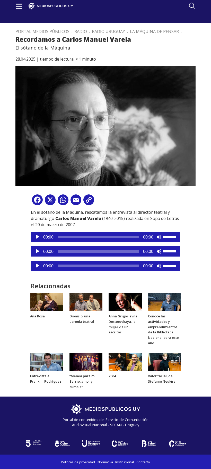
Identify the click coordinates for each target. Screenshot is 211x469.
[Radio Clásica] (120, 443)
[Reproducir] (37, 237)
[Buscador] (192, 6)
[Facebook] (37, 201)
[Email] (75, 201)
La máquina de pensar (154, 31)
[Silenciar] (159, 237)
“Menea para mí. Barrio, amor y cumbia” (82, 381)
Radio (80, 31)
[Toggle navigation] (19, 6)
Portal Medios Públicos (42, 31)
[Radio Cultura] (177, 443)
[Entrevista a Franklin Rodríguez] (46, 361)
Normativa (105, 462)
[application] (105, 237)
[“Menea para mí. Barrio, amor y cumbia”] (86, 361)
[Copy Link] (88, 201)
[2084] (125, 361)
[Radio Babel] (149, 443)
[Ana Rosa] (46, 301)
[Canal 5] (33, 443)
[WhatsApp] (63, 201)
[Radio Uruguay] (91, 443)
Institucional (124, 462)
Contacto (143, 462)
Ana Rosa (37, 316)
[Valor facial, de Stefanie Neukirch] (164, 361)
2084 (112, 376)
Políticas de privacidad (78, 462)
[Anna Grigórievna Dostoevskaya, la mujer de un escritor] (125, 301)
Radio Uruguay (108, 31)
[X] (50, 201)
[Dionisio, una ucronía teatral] (86, 301)
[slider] (170, 236)
